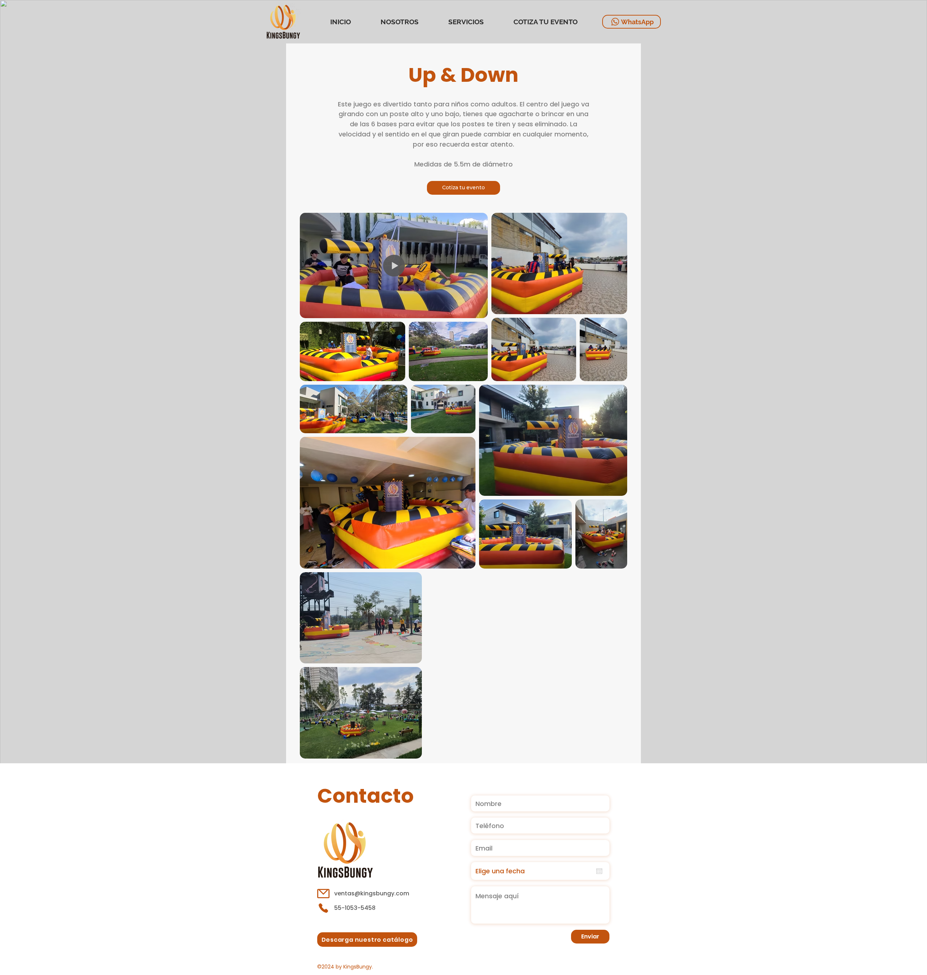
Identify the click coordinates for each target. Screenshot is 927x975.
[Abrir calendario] (599, 871)
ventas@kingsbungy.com (371, 893)
